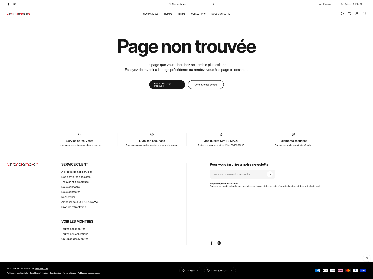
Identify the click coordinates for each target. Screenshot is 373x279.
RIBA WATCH (41, 268)
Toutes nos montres (73, 228)
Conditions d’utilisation (39, 273)
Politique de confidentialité (17, 273)
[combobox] (327, 4)
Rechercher (68, 196)
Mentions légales (69, 273)
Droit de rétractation (73, 207)
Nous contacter (70, 191)
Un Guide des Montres (74, 238)
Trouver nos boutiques (75, 181)
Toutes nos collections (74, 233)
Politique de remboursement (89, 273)
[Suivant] (213, 4)
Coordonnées (55, 273)
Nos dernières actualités (75, 176)
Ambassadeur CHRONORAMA (79, 201)
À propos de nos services (76, 171)
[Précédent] (141, 4)
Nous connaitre (70, 186)
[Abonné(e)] (270, 174)
